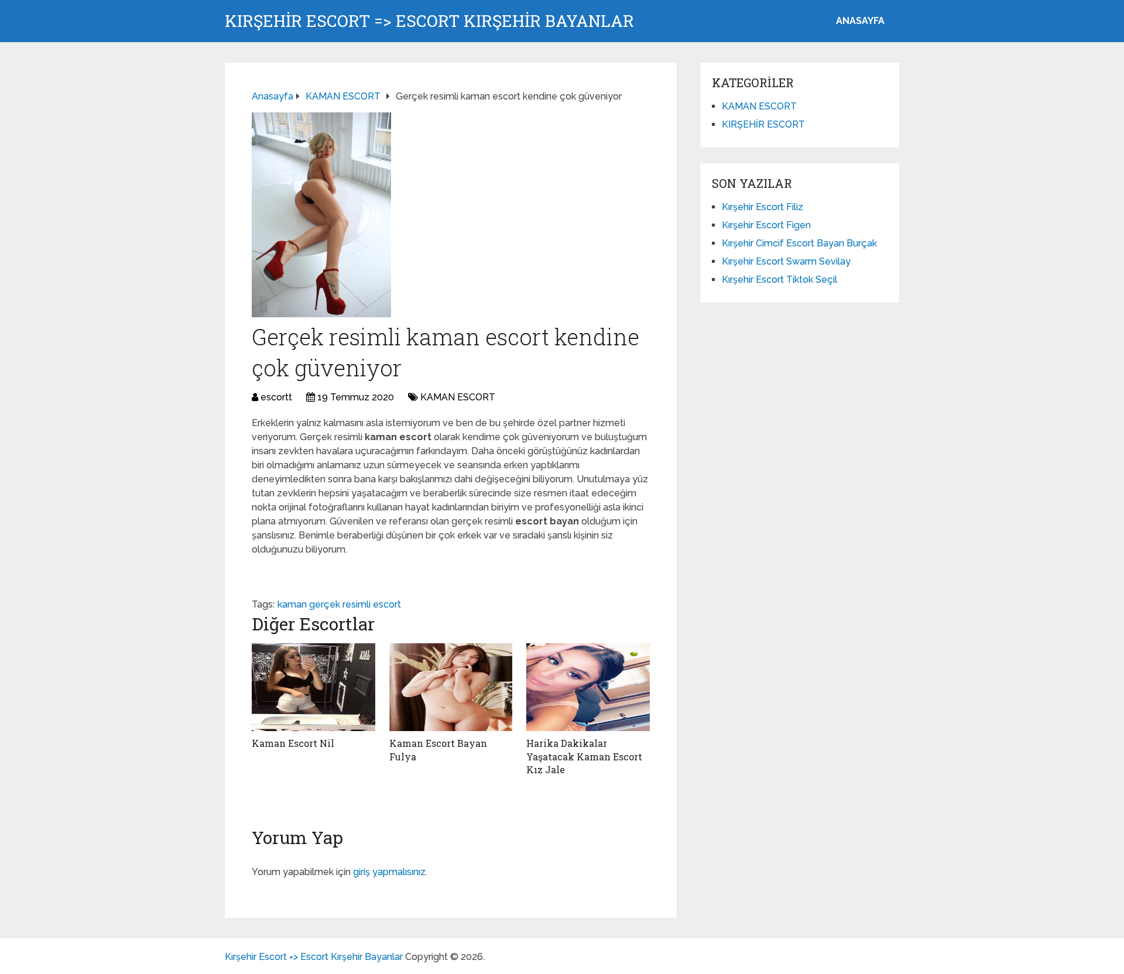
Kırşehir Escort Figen (766, 225)
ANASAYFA (860, 20)
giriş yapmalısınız (389, 871)
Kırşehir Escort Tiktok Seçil (779, 279)
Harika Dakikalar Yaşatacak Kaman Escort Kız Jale (584, 756)
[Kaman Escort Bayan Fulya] (451, 687)
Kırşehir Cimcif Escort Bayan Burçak (799, 243)
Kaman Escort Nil (293, 743)
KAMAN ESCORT (457, 397)
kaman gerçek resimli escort (339, 604)
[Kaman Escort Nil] (313, 687)
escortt (276, 397)
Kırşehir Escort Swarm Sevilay (786, 261)
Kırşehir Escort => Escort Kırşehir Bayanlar (429, 21)
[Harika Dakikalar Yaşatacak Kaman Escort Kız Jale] (588, 687)
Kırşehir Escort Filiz (762, 206)
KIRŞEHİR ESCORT (763, 124)
